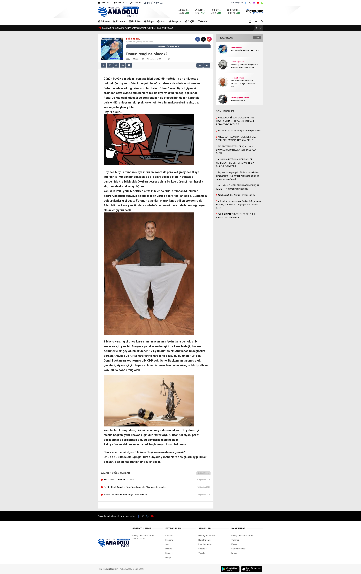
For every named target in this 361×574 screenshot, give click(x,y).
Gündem (105, 21)
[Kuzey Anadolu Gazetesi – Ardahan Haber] (118, 16)
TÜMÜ (257, 38)
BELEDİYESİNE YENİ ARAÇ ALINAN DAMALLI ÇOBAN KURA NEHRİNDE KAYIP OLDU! (137, 28)
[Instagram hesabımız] (254, 3)
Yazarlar (235, 540)
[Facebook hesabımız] (245, 3)
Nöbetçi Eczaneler (206, 535)
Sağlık (191, 21)
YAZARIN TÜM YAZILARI (168, 46)
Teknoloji (203, 21)
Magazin (176, 21)
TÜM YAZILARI (203, 473)
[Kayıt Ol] (250, 21)
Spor (162, 21)
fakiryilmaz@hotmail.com (143, 42)
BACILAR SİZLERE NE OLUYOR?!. (157, 479)
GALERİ (106, 3)
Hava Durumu (204, 540)
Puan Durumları (205, 544)
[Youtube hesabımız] (258, 3)
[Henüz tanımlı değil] (197, 39)
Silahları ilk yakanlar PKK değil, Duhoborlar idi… (157, 494)
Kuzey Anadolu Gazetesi (143, 535)
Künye (234, 544)
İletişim (234, 553)
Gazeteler (202, 549)
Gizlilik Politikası (238, 549)
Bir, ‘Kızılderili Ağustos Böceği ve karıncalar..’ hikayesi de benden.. (157, 487)
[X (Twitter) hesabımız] (250, 3)
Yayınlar (202, 553)
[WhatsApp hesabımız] (262, 3)
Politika (136, 21)
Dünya (150, 21)
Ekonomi (120, 21)
